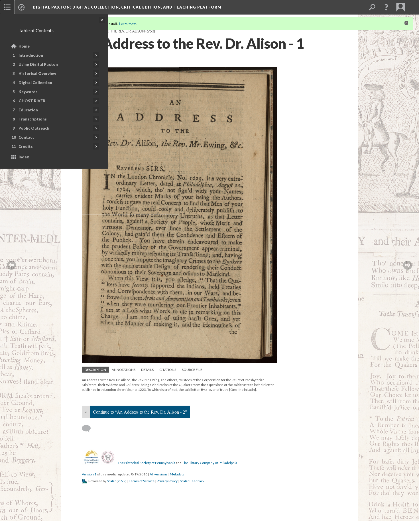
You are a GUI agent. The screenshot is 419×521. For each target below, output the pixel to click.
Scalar (111, 481)
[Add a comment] (89, 428)
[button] (386, 7)
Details (147, 369)
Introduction (31, 55)
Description (95, 369)
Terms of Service (141, 481)
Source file (192, 369)
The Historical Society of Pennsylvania (146, 463)
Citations (167, 369)
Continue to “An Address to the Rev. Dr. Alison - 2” (140, 412)
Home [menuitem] (24, 46)
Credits (26, 146)
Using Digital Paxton (38, 64)
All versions (159, 474)
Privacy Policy (167, 481)
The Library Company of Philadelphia (209, 463)
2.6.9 (121, 481)
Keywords (28, 91)
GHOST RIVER (32, 101)
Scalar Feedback (192, 481)
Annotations (123, 369)
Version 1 (89, 474)
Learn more (127, 23)
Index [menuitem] (24, 157)
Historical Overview (37, 73)
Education (28, 110)
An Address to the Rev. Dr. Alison (113, 31)
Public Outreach (34, 128)
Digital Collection (35, 82)
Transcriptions (33, 119)
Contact (26, 137)
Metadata (177, 474)
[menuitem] (7, 7)
